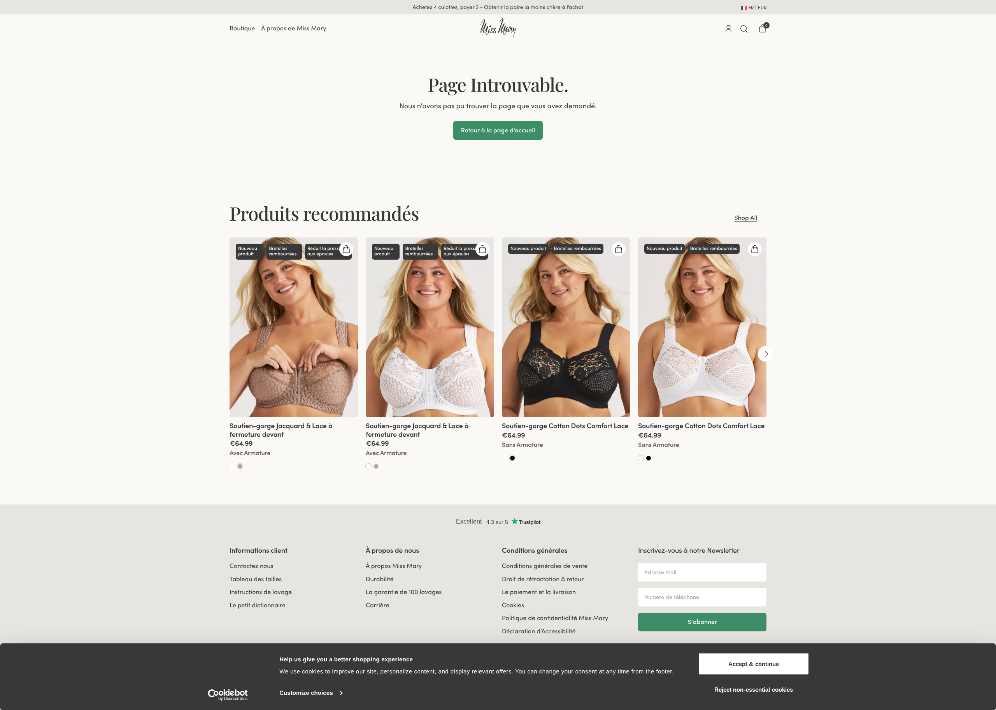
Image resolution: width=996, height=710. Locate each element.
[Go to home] (498, 27)
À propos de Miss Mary (293, 29)
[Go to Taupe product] (240, 467)
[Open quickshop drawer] (346, 250)
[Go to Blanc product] (232, 467)
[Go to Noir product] (512, 458)
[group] (294, 354)
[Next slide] (765, 354)
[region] (498, 354)
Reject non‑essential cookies (753, 689)
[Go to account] (728, 29)
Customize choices (306, 693)
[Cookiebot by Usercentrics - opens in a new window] (228, 695)
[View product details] (294, 444)
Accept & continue (753, 664)
